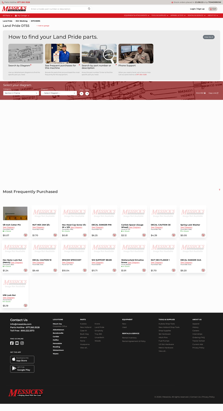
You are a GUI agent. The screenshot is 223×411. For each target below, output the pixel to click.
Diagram (44, 89)
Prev (81, 90)
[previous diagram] (81, 93)
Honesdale (57, 343)
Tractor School (198, 341)
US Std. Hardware (166, 344)
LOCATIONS (58, 319)
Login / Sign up (197, 9)
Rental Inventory (129, 338)
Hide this (208, 37)
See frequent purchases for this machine (60, 66)
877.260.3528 (33, 327)
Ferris (82, 341)
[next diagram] (87, 93)
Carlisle (56, 337)
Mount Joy (57, 324)
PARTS (83, 319)
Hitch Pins (163, 337)
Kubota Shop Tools (167, 324)
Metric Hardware (166, 348)
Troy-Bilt (98, 334)
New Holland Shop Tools (169, 327)
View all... (84, 348)
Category (7, 89)
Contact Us (195, 397)
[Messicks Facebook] (11, 343)
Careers (195, 330)
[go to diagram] (25, 53)
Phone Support (127, 65)
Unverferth (99, 337)
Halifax (56, 340)
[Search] (89, 8)
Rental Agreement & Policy (134, 341)
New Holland (85, 327)
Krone (97, 324)
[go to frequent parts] (79, 66)
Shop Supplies (165, 330)
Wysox (55, 354)
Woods (98, 341)
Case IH (83, 330)
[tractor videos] (17, 343)
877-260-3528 (23, 2)
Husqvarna (85, 344)
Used (124, 327)
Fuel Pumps (164, 341)
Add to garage (43, 26)
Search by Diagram (19, 65)
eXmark (83, 337)
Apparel (195, 324)
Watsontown (58, 350)
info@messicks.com (20, 324)
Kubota (83, 324)
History (195, 327)
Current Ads (197, 344)
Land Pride (7, 21)
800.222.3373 (27, 330)
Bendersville (58, 333)
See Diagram (9, 227)
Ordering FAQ (198, 337)
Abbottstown (58, 330)
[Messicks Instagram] (22, 343)
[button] (212, 9)
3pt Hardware (165, 334)
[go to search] (116, 66)
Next (87, 90)
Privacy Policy (198, 348)
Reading (56, 347)
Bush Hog (84, 334)
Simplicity (99, 330)
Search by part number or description (96, 66)
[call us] (135, 53)
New (124, 324)
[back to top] (219, 191)
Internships (197, 334)
